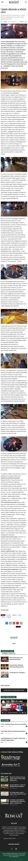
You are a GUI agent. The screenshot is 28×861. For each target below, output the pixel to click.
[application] (14, 706)
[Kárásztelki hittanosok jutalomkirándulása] (5, 659)
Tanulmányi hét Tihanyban (17, 672)
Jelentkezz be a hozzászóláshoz (14, 690)
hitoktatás (14, 615)
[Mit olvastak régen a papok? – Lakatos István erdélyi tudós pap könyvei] (5, 794)
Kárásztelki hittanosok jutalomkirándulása (13, 731)
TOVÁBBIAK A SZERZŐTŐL (9, 653)
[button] (26, 2)
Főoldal (2, 5)
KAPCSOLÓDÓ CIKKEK (7, 651)
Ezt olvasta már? (6, 773)
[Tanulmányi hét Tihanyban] (5, 675)
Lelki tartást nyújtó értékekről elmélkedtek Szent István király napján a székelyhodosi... (17, 801)
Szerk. (5, 21)
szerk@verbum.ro (20, 838)
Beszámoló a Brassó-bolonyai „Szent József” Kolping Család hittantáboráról (17, 778)
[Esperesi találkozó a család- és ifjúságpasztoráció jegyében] (5, 786)
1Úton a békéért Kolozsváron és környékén (14, 724)
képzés (19, 615)
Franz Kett (8, 615)
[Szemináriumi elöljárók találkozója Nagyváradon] (5, 666)
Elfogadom (14, 858)
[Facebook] (11, 849)
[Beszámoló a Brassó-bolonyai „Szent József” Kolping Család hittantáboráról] (4, 779)
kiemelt (3, 617)
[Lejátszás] (3, 713)
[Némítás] (22, 713)
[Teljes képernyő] (25, 713)
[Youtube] (16, 849)
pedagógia (8, 617)
